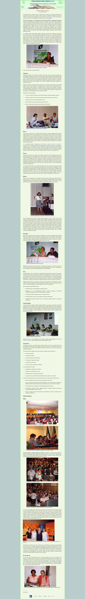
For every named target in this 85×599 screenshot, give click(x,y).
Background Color (61, 2)
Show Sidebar (61, 1)
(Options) (22, 7)
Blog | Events (38, 1)
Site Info (23, 1)
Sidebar (52, 1)
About (24, 3)
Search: (22, 6)
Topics (43, 1)
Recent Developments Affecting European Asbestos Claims (50, 559)
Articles (33, 1)
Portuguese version (26, 347)
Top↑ (53, 596)
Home (35, 596)
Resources (47, 1)
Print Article (60, 3)
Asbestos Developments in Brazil (49, 16)
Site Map (23, 2)
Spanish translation (50, 347)
